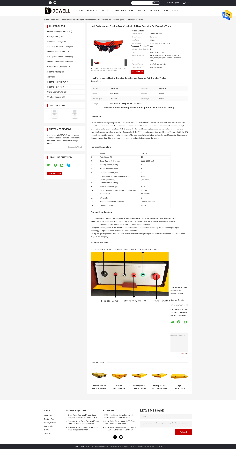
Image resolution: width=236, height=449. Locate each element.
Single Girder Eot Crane (57, 67)
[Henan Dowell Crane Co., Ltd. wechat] (63, 165)
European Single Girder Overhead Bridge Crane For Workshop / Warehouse (83, 422)
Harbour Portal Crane (56, 51)
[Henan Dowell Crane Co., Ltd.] (57, 10)
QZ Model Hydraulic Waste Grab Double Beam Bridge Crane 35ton (83, 428)
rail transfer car (175, 291)
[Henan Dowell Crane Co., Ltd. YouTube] (55, 3)
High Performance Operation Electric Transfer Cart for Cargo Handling (179, 387)
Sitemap (47, 433)
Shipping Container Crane (58, 46)
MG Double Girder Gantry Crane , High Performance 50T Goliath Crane (119, 416)
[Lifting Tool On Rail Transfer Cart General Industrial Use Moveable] (159, 375)
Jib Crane (51, 77)
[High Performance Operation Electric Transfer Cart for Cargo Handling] (179, 375)
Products (92, 11)
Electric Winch (53, 72)
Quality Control (137, 11)
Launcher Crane (54, 41)
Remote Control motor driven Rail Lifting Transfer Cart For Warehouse (99, 387)
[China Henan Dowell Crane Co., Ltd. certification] (54, 114)
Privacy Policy (79, 446)
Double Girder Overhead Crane (60, 62)
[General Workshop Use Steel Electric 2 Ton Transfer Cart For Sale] (119, 375)
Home (81, 11)
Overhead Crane (54, 97)
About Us (104, 11)
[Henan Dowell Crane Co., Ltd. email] (50, 165)
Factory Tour (119, 11)
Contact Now (137, 72)
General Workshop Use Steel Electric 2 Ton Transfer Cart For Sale (119, 387)
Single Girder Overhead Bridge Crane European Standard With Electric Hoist (83, 416)
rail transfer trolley (181, 287)
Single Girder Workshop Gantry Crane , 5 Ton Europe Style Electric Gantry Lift (120, 428)
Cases (175, 11)
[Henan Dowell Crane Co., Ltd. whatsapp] (57, 165)
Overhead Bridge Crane (57, 31)
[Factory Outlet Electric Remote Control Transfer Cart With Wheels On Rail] (139, 375)
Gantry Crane (52, 36)
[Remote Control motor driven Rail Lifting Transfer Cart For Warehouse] (99, 375)
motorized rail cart (176, 294)
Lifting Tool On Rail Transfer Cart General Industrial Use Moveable (159, 387)
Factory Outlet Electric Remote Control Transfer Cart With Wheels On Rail (139, 387)
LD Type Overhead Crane (58, 57)
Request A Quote (173, 3)
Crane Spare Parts (55, 92)
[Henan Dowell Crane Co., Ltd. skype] (70, 165)
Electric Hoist (53, 87)
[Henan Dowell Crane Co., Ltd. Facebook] (50, 3)
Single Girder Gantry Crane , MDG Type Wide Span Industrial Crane (119, 422)
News (166, 11)
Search (156, 3)
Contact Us (154, 11)
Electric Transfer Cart (69, 20)
